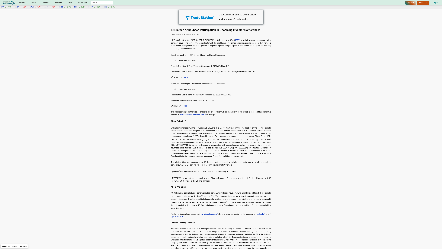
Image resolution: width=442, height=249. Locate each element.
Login (435, 3)
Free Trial (423, 3)
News (70, 3)
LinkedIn (260, 214)
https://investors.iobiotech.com (192, 115)
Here (185, 77)
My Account (82, 3)
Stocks (33, 3)
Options (22, 3)
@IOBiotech (176, 217)
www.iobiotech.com (209, 214)
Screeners (45, 3)
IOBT (237, 40)
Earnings (58, 3)
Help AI (411, 3)
